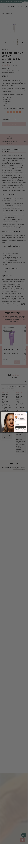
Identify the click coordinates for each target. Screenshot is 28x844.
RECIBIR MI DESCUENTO (20, 427)
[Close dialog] (26, 413)
